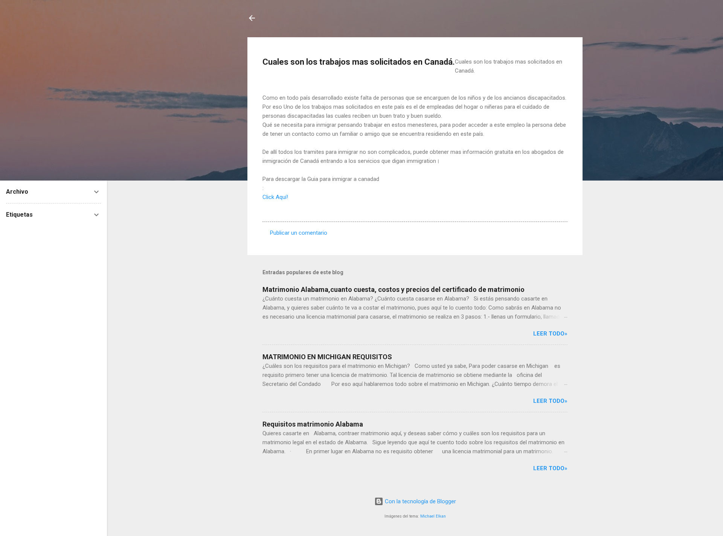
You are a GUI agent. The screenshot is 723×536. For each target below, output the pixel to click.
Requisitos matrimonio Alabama (312, 424)
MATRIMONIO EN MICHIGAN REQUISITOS (327, 357)
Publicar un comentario (298, 232)
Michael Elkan (433, 516)
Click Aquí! (275, 197)
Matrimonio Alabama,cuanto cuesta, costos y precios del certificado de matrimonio (393, 289)
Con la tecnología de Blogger (419, 501)
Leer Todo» (550, 333)
